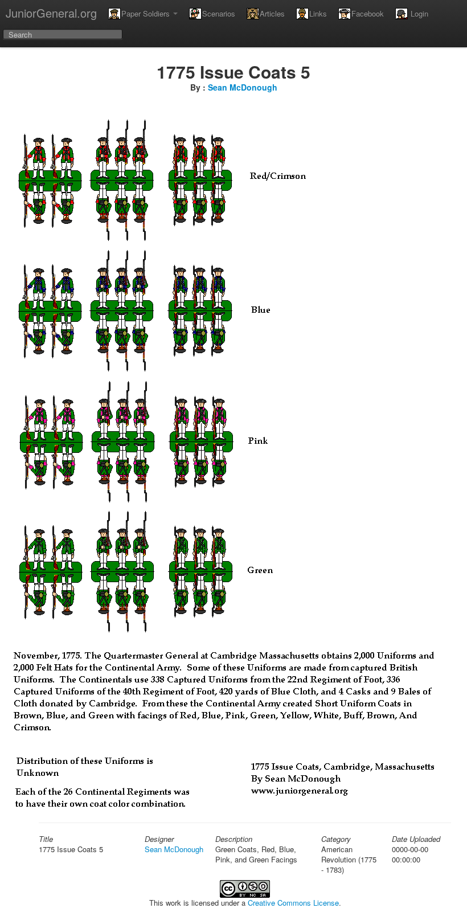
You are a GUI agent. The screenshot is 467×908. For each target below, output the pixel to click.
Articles (272, 13)
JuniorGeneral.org (51, 13)
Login (418, 13)
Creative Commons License (293, 902)
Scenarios (218, 13)
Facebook (367, 13)
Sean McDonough (242, 87)
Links (318, 13)
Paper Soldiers (146, 13)
